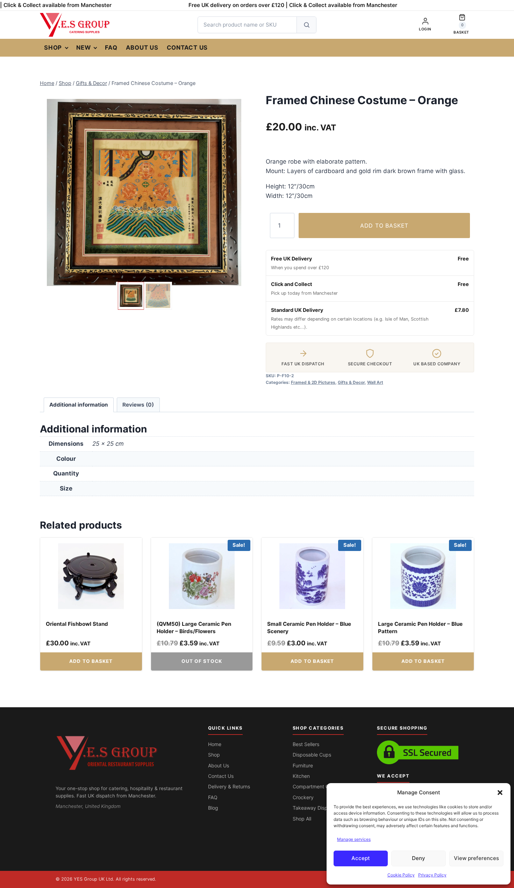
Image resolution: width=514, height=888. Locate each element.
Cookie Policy (401, 875)
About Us (142, 47)
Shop (53, 47)
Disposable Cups (312, 755)
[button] (500, 792)
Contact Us (187, 47)
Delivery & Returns (229, 786)
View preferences (476, 858)
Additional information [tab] (78, 404)
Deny (418, 858)
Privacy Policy (432, 875)
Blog (213, 808)
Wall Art (375, 382)
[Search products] (306, 25)
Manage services (354, 839)
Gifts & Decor (351, 382)
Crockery (303, 797)
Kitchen (301, 776)
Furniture (303, 765)
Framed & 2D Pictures (313, 382)
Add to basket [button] (91, 661)
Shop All (302, 819)
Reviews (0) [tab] (138, 404)
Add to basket (384, 225)
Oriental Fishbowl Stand (77, 624)
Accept (360, 858)
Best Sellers (306, 744)
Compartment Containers (321, 786)
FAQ (111, 47)
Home (214, 744)
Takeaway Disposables (319, 808)
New (83, 47)
